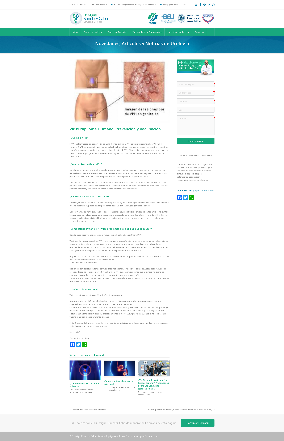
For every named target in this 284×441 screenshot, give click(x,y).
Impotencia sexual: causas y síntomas (88, 409)
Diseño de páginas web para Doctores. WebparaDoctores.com (128, 436)
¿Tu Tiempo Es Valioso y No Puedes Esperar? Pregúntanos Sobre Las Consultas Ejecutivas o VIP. (153, 384)
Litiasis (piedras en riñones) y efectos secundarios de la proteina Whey (180, 409)
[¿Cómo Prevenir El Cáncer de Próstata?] (85, 370)
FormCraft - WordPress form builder (195, 155)
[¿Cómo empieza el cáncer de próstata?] (119, 368)
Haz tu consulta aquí (198, 423)
